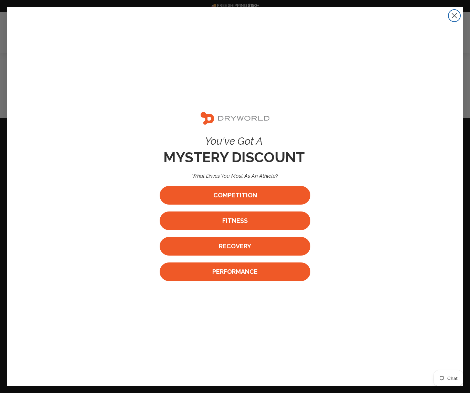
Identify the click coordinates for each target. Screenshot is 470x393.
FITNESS (235, 220)
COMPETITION (235, 195)
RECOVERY (235, 246)
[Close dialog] (454, 16)
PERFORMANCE (235, 271)
